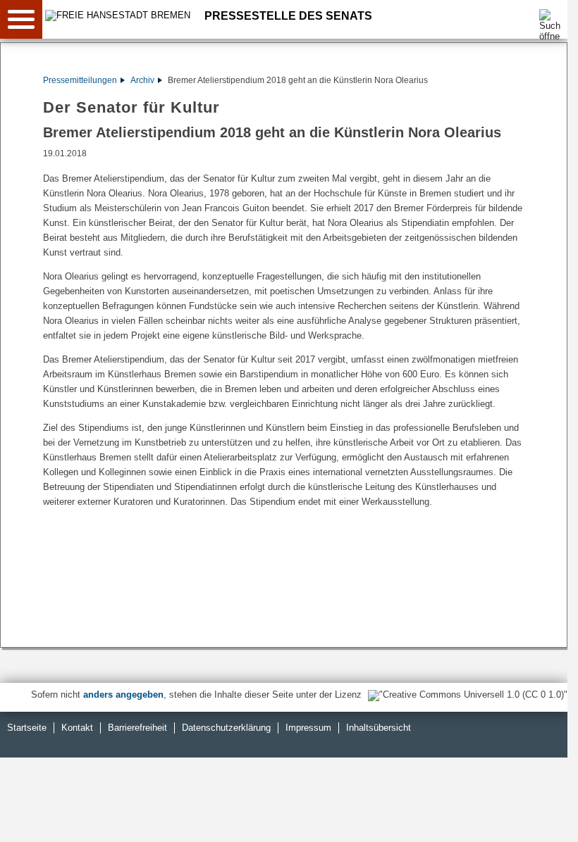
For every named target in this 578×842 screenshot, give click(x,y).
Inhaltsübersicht (378, 727)
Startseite (27, 727)
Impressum (308, 727)
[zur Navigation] (21, 19)
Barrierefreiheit (137, 727)
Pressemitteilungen (80, 80)
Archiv (142, 80)
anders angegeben (123, 694)
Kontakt (77, 727)
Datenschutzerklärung (226, 727)
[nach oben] (545, 820)
